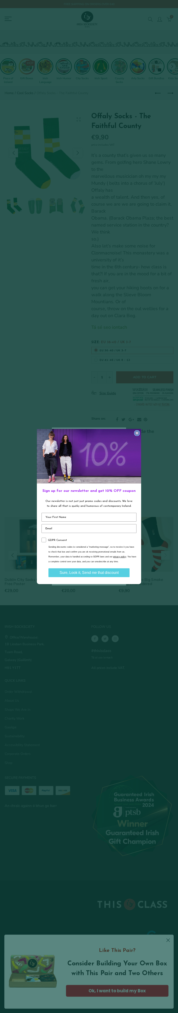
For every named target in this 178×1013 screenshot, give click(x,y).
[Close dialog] (137, 433)
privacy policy (119, 557)
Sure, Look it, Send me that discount (89, 573)
